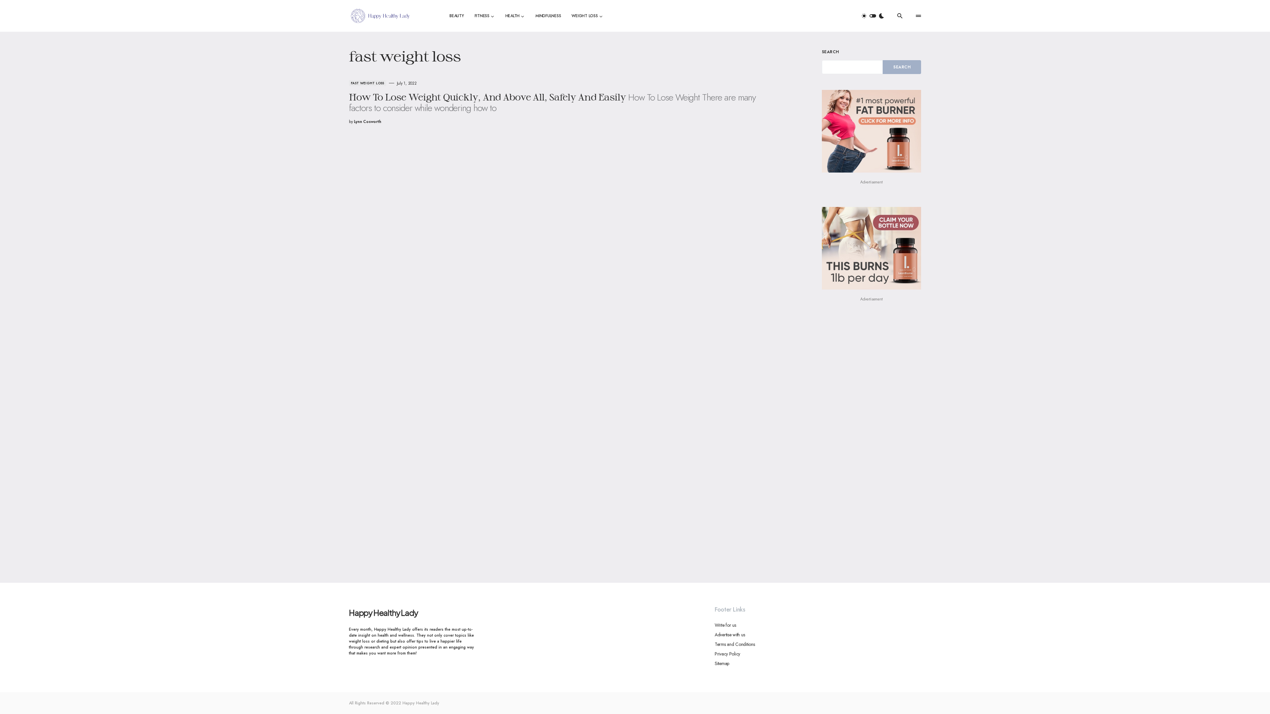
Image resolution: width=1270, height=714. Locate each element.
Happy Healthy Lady (383, 612)
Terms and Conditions (735, 644)
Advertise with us (730, 634)
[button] (873, 16)
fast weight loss (367, 83)
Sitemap (722, 663)
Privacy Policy (727, 654)
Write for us (725, 625)
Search (830, 52)
